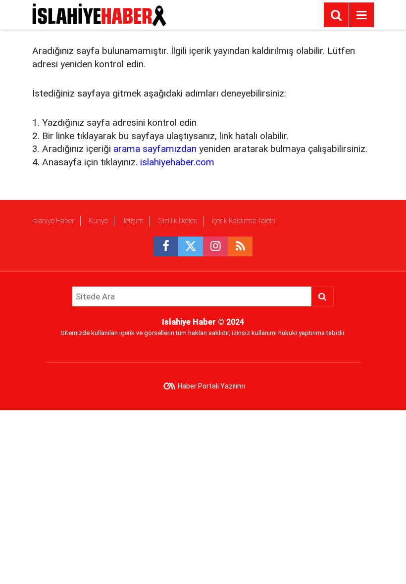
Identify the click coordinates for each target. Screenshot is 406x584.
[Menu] (361, 15)
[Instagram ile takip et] (215, 246)
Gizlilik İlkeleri (178, 221)
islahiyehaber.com (177, 162)
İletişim (133, 221)
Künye (98, 221)
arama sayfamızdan (155, 148)
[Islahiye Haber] (99, 14)
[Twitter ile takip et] (190, 246)
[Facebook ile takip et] (165, 246)
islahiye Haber (53, 221)
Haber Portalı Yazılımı (211, 386)
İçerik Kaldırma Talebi (243, 221)
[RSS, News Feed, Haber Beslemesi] (240, 246)
